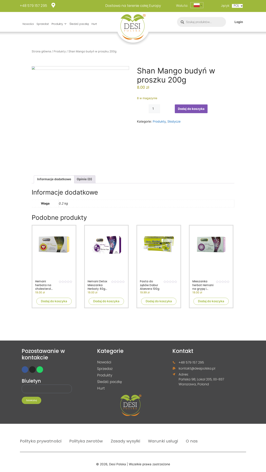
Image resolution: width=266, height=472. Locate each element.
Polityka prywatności (41, 441)
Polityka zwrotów (86, 441)
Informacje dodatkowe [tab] (54, 179)
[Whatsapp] (40, 369)
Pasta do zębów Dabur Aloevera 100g (149, 285)
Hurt (94, 24)
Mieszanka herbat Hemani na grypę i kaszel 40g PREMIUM (203, 285)
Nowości (28, 24)
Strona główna (41, 51)
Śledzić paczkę (79, 24)
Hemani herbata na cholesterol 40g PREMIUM (44, 285)
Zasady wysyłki (125, 441)
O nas (192, 441)
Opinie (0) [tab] (84, 179)
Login (239, 22)
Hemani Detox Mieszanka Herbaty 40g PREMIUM (97, 285)
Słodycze (174, 121)
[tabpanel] (80, 115)
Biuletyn (31, 381)
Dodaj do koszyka (191, 109)
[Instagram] (32, 369)
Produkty (57, 24)
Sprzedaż (43, 24)
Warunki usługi (163, 441)
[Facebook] (25, 369)
